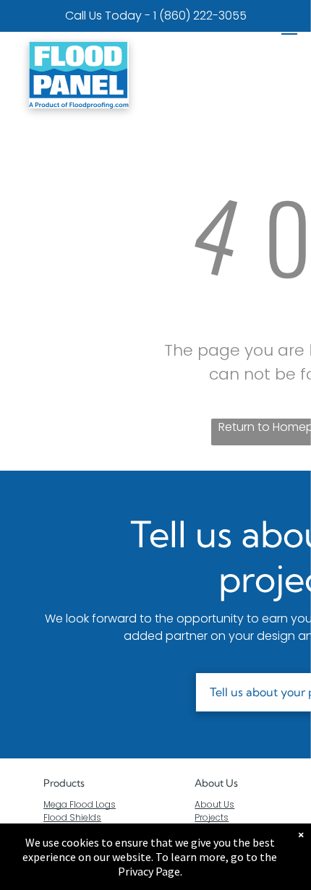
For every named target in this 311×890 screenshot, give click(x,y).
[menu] (289, 29)
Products (64, 783)
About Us (216, 783)
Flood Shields (72, 817)
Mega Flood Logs (79, 804)
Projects (212, 817)
